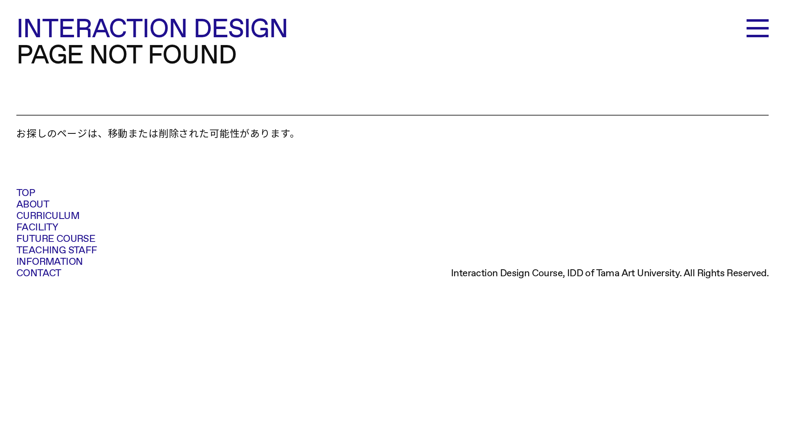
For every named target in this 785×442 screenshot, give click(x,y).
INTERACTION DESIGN (152, 28)
